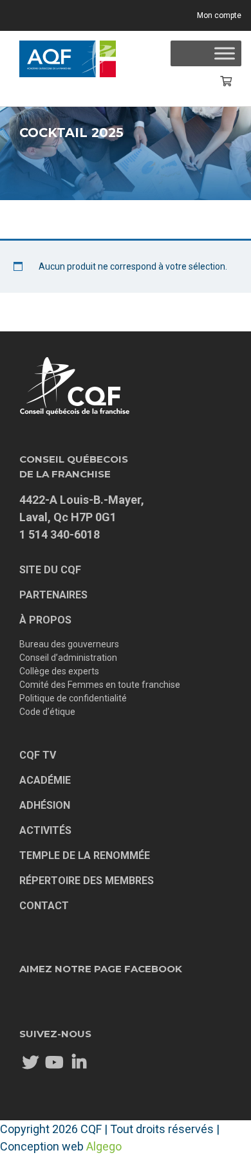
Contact (44, 906)
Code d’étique (47, 712)
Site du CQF (50, 570)
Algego (104, 1146)
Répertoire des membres (86, 880)
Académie (45, 780)
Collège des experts (59, 671)
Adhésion (44, 805)
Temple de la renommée (84, 855)
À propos (45, 620)
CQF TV (37, 755)
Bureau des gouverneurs (69, 644)
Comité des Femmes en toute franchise (99, 684)
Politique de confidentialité (73, 698)
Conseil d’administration (68, 657)
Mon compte (219, 15)
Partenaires (53, 595)
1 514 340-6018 (59, 534)
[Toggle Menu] (224, 53)
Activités (45, 830)
